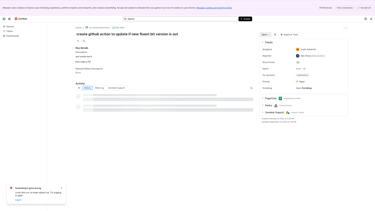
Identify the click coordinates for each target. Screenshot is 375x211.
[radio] (79, 88)
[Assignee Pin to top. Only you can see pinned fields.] (278, 49)
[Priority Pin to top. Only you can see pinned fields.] (276, 81)
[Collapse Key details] (73, 48)
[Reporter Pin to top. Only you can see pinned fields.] (278, 56)
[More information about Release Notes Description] (106, 69)
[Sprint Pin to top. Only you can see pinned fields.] (275, 69)
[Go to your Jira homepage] (21, 19)
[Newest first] (251, 88)
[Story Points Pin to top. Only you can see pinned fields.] (281, 62)
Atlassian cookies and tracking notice (214, 7)
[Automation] (275, 34)
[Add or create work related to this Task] (78, 41)
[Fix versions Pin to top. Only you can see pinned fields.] (281, 75)
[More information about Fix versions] (277, 75)
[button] (302, 42)
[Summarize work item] (83, 41)
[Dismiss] (61, 188)
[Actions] (345, 27)
